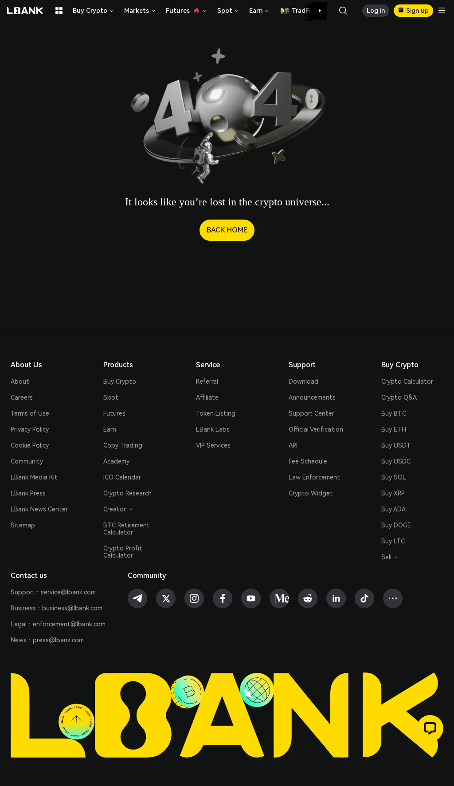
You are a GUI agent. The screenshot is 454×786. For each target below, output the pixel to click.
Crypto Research (127, 493)
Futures (114, 413)
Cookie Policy (30, 445)
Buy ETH (393, 429)
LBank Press (28, 493)
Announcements (312, 397)
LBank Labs (213, 429)
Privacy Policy (30, 429)
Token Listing (215, 413)
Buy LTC (393, 541)
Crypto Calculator (407, 381)
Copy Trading (122, 445)
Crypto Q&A (399, 397)
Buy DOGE (396, 525)
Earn (109, 429)
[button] (315, 11)
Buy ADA (393, 509)
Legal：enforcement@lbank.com (58, 624)
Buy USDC (396, 461)
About (20, 381)
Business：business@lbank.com (56, 608)
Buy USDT (396, 445)
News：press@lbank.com (47, 640)
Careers (22, 397)
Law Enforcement (314, 477)
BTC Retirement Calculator (126, 529)
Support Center (311, 413)
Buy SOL (393, 477)
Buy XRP (393, 493)
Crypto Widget (311, 493)
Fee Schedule (308, 461)
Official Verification (316, 429)
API (293, 445)
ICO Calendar (122, 477)
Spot (110, 397)
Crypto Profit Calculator (122, 552)
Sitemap (23, 525)
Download (303, 381)
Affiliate (207, 397)
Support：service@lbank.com (53, 592)
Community (27, 461)
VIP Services (213, 445)
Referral (207, 381)
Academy (116, 461)
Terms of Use (30, 413)
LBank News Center (39, 509)
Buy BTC (393, 413)
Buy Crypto (119, 381)
